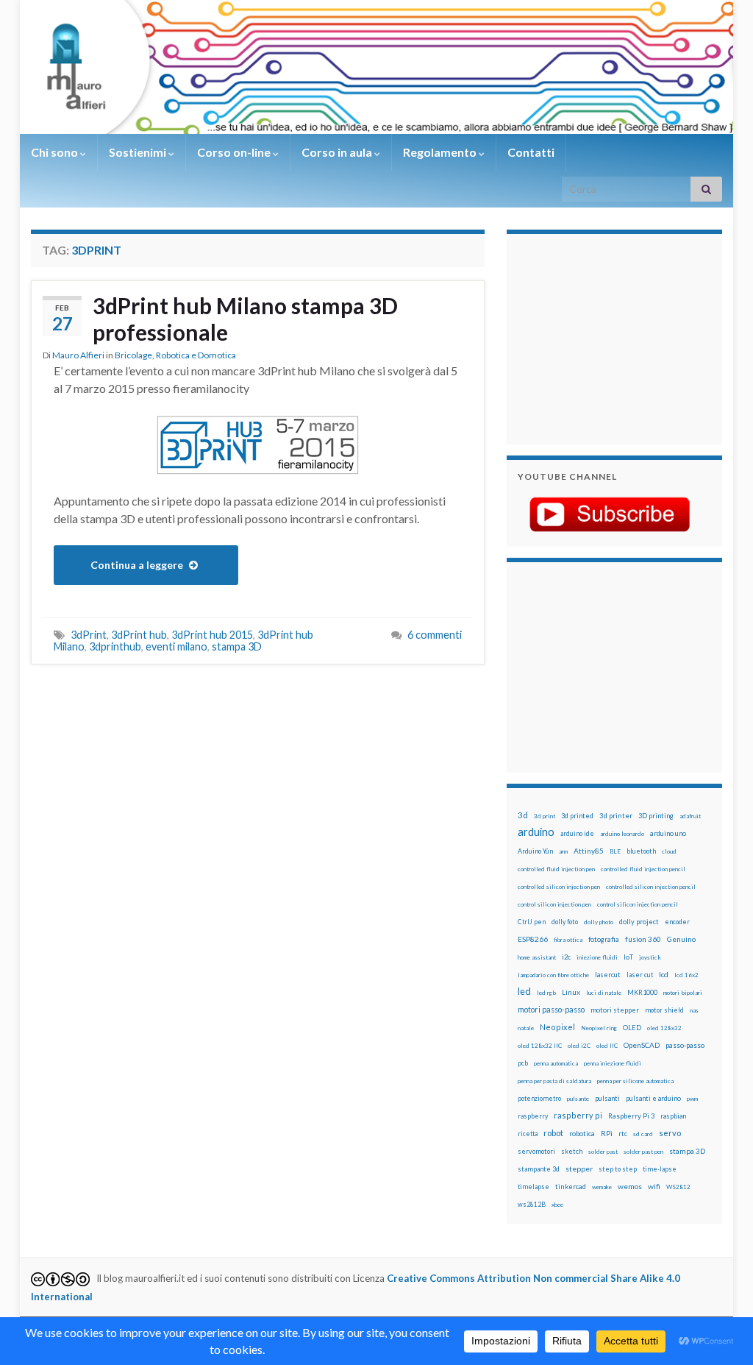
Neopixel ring (599, 1028)
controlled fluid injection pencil (643, 869)
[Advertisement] (610, 337)
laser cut (640, 975)
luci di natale (603, 992)
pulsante (578, 1098)
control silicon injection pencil (637, 904)
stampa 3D (237, 646)
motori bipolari (682, 992)
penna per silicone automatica (635, 1081)
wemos (630, 1186)
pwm (692, 1098)
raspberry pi (578, 1115)
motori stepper (614, 1010)
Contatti (530, 152)
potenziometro (539, 1098)
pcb (523, 1063)
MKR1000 (642, 992)
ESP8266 (533, 939)
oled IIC (607, 1045)
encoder (677, 922)
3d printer (615, 816)
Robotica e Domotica (196, 355)
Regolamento (441, 152)
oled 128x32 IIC (540, 1045)
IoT (628, 957)
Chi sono (55, 152)
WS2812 (678, 1187)
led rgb (546, 992)
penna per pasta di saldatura (554, 1081)
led (524, 991)
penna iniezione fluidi (612, 1063)
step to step (618, 1169)
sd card (643, 1134)
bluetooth (641, 851)
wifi (654, 1186)
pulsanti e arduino (653, 1098)
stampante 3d (539, 1169)
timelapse (533, 1187)
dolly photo (598, 922)
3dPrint (89, 634)
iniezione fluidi (597, 957)
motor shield (664, 1010)
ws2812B (532, 1204)
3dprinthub (115, 646)
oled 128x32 (664, 1028)
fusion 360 (643, 939)
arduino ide (577, 833)
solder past (603, 1151)
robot (553, 1133)
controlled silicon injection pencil (651, 886)
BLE (615, 851)
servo (670, 1133)
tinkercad (570, 1187)
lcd (663, 974)
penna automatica (556, 1063)
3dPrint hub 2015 (212, 634)
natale (526, 1028)
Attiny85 (589, 850)
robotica (582, 1134)
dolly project (639, 922)
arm (563, 851)
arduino (536, 832)
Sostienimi (138, 152)
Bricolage (133, 355)
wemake (602, 1187)
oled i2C (579, 1045)
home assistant (537, 957)
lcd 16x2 (686, 975)
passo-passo (684, 1044)
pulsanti (607, 1098)
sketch (571, 1151)
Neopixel (557, 1027)
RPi (607, 1133)
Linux (571, 992)
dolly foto (565, 922)
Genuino (681, 939)
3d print (544, 816)
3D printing (656, 816)
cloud (669, 851)
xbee (557, 1204)
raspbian (673, 1116)
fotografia (603, 939)
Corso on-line (235, 152)
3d (523, 815)
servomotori (536, 1151)
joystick (650, 957)
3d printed (577, 816)
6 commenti (434, 634)
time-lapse (660, 1169)
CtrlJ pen (532, 922)
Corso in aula (337, 152)
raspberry (533, 1116)
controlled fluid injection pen (556, 869)
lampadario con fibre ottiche (553, 975)
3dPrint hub (139, 634)
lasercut (608, 975)
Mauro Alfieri (78, 355)
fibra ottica (568, 939)
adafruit (690, 816)
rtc (622, 1134)
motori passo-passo (551, 1009)
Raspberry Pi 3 (631, 1116)
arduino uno (668, 833)
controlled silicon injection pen (559, 886)
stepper (579, 1168)
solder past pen (643, 1151)
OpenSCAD (642, 1044)
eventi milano (176, 646)
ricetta (528, 1134)
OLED (632, 1028)
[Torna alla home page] (376, 67)
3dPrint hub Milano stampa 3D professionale (245, 318)
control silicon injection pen (554, 904)
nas (694, 1010)
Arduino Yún (535, 851)
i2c (566, 957)
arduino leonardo (622, 833)
